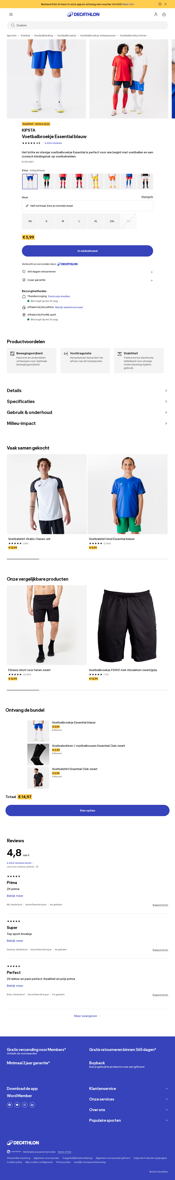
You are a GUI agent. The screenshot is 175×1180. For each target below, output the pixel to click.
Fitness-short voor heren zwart (29, 670)
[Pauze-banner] (160, 4)
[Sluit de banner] (165, 4)
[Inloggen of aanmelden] (156, 14)
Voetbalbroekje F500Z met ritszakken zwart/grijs (123, 670)
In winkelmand (88, 251)
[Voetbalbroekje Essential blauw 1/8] (46, 78)
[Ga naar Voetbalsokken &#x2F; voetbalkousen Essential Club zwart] (38, 755)
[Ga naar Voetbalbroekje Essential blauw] (38, 731)
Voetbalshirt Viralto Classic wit (29, 539)
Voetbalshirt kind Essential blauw (111, 539)
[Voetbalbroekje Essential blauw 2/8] (129, 78)
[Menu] (11, 14)
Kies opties (87, 810)
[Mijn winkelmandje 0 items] (164, 14)
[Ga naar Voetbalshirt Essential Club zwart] (38, 778)
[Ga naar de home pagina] (83, 14)
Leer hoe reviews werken (20, 866)
